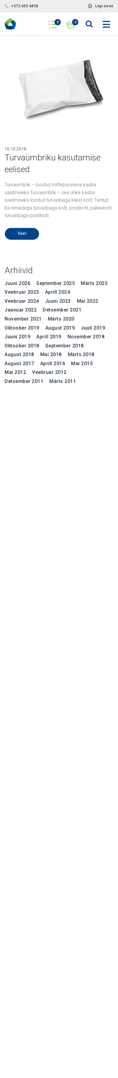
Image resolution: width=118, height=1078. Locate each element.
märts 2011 (62, 381)
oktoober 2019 (22, 328)
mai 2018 (51, 354)
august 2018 (19, 354)
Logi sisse (104, 6)
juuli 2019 (93, 328)
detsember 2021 (62, 310)
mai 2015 (82, 363)
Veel (22, 233)
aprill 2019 (48, 337)
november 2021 (23, 319)
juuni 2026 (17, 283)
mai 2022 (87, 301)
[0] (52, 23)
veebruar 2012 (49, 372)
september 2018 (64, 346)
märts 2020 (61, 319)
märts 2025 (94, 283)
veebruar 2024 (22, 301)
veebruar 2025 (22, 292)
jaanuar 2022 (21, 310)
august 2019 (60, 328)
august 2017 (19, 363)
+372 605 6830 (24, 6)
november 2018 (86, 337)
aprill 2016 (52, 363)
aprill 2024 (57, 292)
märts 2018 (81, 354)
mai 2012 (15, 372)
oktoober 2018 (22, 346)
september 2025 (55, 283)
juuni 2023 (58, 301)
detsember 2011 (24, 381)
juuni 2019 (17, 337)
